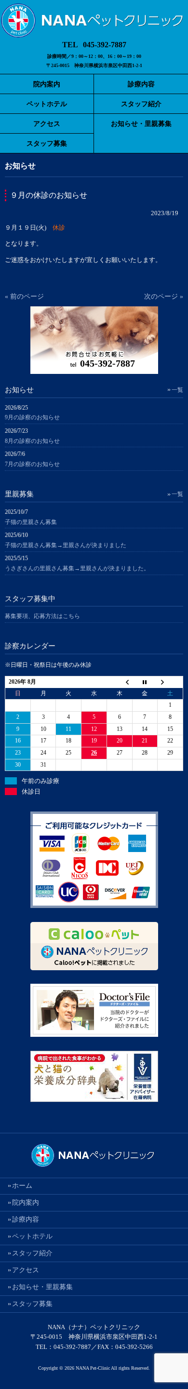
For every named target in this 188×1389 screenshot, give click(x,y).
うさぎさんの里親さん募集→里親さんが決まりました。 (77, 568)
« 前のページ (24, 296)
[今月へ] (145, 682)
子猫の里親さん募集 (31, 522)
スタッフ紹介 (32, 1253)
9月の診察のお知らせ (32, 417)
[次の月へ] (170, 682)
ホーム (22, 1185)
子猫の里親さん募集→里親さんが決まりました (65, 545)
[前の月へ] (119, 682)
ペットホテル (32, 1236)
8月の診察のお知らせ (32, 441)
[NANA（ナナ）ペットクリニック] (94, 34)
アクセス (25, 1270)
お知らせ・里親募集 (42, 1287)
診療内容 (25, 1219)
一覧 (177, 389)
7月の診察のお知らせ (32, 464)
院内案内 (25, 1202)
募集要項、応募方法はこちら (42, 616)
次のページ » (163, 296)
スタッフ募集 (32, 1303)
